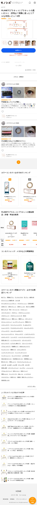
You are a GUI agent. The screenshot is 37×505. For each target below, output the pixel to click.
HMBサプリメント (6, 319)
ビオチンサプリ (5, 337)
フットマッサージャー (21, 352)
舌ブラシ (26, 297)
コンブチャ (22, 368)
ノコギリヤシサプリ (29, 334)
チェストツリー (5, 349)
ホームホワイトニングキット (9, 303)
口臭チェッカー (21, 306)
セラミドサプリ (5, 343)
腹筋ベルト (15, 319)
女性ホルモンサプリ (24, 346)
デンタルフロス (19, 297)
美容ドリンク (24, 371)
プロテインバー (5, 315)
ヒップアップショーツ (18, 322)
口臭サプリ (4, 306)
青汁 (10, 309)
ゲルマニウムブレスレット (24, 362)
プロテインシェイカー (24, 312)
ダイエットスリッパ (6, 322)
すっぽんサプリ (27, 325)
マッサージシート (6, 355)
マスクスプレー (5, 377)
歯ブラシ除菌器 (30, 306)
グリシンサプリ (5, 331)
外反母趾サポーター (18, 359)
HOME (18, 491)
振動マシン (21, 319)
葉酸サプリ (13, 349)
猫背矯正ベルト (28, 359)
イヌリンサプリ (5, 325)
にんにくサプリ (5, 328)
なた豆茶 (9, 365)
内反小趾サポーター (6, 359)
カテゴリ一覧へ (31, 386)
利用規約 (12, 499)
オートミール (15, 309)
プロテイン (14, 312)
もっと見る (18, 65)
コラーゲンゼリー (6, 312)
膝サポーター (4, 362)
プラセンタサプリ (6, 346)
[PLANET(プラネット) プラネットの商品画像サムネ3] (16, 43)
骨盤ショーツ (12, 362)
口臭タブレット (12, 306)
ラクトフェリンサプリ (16, 325)
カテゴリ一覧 (14, 495)
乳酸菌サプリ (15, 346)
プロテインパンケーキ (16, 315)
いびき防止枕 (25, 355)
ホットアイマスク (16, 355)
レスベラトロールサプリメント (26, 337)
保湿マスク (13, 377)
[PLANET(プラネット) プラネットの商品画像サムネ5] (27, 43)
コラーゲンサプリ (26, 340)
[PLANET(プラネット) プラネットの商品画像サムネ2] (10, 43)
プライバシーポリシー (21, 499)
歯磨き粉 (31, 297)
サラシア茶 (21, 365)
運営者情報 (5, 499)
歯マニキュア (4, 309)
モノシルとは (22, 495)
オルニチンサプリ (28, 328)
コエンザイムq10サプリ (16, 331)
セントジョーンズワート (7, 334)
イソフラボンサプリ (15, 340)
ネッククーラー (13, 374)
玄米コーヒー (16, 371)
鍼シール (20, 374)
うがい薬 (17, 300)
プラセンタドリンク (6, 371)
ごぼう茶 (3, 365)
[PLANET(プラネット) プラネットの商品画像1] (17, 29)
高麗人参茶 (4, 368)
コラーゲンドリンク (13, 368)
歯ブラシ (3, 297)
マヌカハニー (23, 309)
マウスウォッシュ (22, 303)
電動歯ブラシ (10, 297)
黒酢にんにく (4, 374)
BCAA (24, 315)
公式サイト (18, 50)
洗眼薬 (19, 377)
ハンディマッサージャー (7, 352)
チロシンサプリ (19, 334)
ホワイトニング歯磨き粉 (7, 300)
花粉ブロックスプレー (27, 377)
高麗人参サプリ (5, 340)
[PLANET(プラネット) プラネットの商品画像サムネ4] (22, 43)
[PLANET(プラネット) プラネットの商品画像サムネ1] (4, 43)
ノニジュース (29, 368)
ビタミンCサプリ (21, 349)
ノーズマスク (27, 374)
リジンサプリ (13, 337)
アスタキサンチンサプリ (16, 328)
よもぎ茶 (14, 365)
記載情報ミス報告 (31, 70)
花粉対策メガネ (5, 380)
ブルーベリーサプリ (27, 343)
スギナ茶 (27, 365)
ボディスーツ (28, 319)
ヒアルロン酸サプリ (15, 343)
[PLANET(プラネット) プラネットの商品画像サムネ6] (33, 43)
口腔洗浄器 (30, 303)
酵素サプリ (28, 322)
